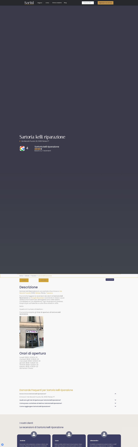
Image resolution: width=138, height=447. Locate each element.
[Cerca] (95, 2)
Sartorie (27, 276)
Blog (65, 2)
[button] (24, 280)
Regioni (40, 3)
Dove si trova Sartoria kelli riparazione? (32, 394)
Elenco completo (57, 2)
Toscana (33, 276)
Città (47, 3)
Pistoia (37, 293)
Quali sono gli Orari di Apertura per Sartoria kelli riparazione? (40, 400)
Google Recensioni (38, 298)
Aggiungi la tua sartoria (105, 2)
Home (21, 276)
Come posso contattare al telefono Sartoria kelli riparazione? (40, 403)
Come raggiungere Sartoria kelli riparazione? (34, 406)
